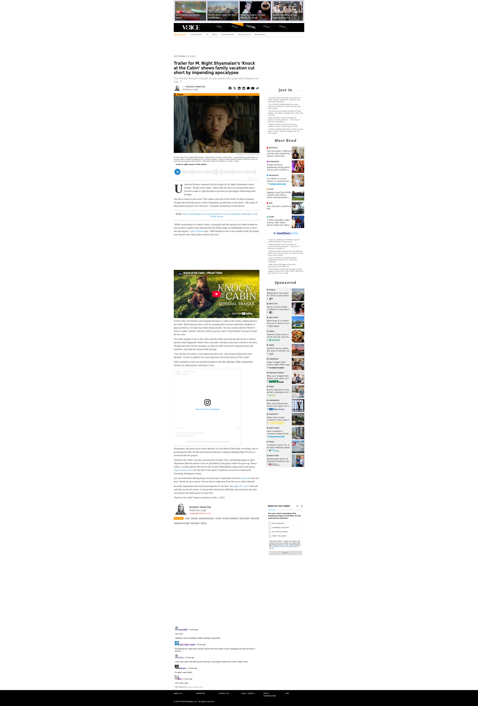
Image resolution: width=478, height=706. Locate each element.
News (219, 26)
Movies (203, 523)
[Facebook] (230, 88)
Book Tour (273, 303)
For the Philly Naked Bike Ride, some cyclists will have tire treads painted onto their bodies (284, 106)
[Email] (253, 88)
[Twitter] (235, 88)
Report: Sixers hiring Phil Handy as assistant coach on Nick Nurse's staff (282, 125)
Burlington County (206, 518)
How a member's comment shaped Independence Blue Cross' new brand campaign (282, 259)
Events (266, 26)
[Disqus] (216, 592)
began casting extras (183, 470)
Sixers (271, 217)
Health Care (274, 455)
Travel (271, 331)
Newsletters (260, 34)
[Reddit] (244, 88)
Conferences (274, 400)
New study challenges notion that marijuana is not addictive (282, 265)
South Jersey (244, 518)
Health (235, 26)
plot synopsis (197, 231)
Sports (282, 26)
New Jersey (195, 523)
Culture (250, 26)
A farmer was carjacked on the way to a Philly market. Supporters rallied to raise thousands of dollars (284, 99)
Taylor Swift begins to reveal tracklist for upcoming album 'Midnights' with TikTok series (220, 215)
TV (207, 34)
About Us (178, 693)
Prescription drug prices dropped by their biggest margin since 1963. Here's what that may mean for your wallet (285, 271)
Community (273, 414)
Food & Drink (196, 34)
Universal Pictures (181, 523)
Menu (178, 27)
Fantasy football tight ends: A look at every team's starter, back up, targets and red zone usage (285, 131)
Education (273, 148)
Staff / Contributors (269, 694)
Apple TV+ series (241, 486)
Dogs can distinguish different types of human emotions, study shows (284, 240)
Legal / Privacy (248, 693)
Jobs (270, 203)
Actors (218, 518)
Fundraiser (273, 359)
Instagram (245, 478)
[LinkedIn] (239, 88)
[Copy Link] (257, 88)
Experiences (274, 161)
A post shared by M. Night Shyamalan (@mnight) (207, 442)
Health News (274, 428)
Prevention (273, 175)
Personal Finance (276, 373)
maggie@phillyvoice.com (200, 513)
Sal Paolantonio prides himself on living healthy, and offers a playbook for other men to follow (285, 113)
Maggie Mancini (195, 86)
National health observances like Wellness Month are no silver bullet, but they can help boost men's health (285, 253)
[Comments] (248, 88)
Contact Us (224, 693)
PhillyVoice (191, 27)
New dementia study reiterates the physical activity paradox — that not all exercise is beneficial (283, 119)
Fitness (272, 290)
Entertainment (227, 34)
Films (180, 94)
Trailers (187, 94)
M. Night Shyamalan (230, 518)
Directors (255, 518)
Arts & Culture (244, 34)
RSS (287, 693)
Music (214, 34)
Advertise (200, 693)
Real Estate (273, 317)
